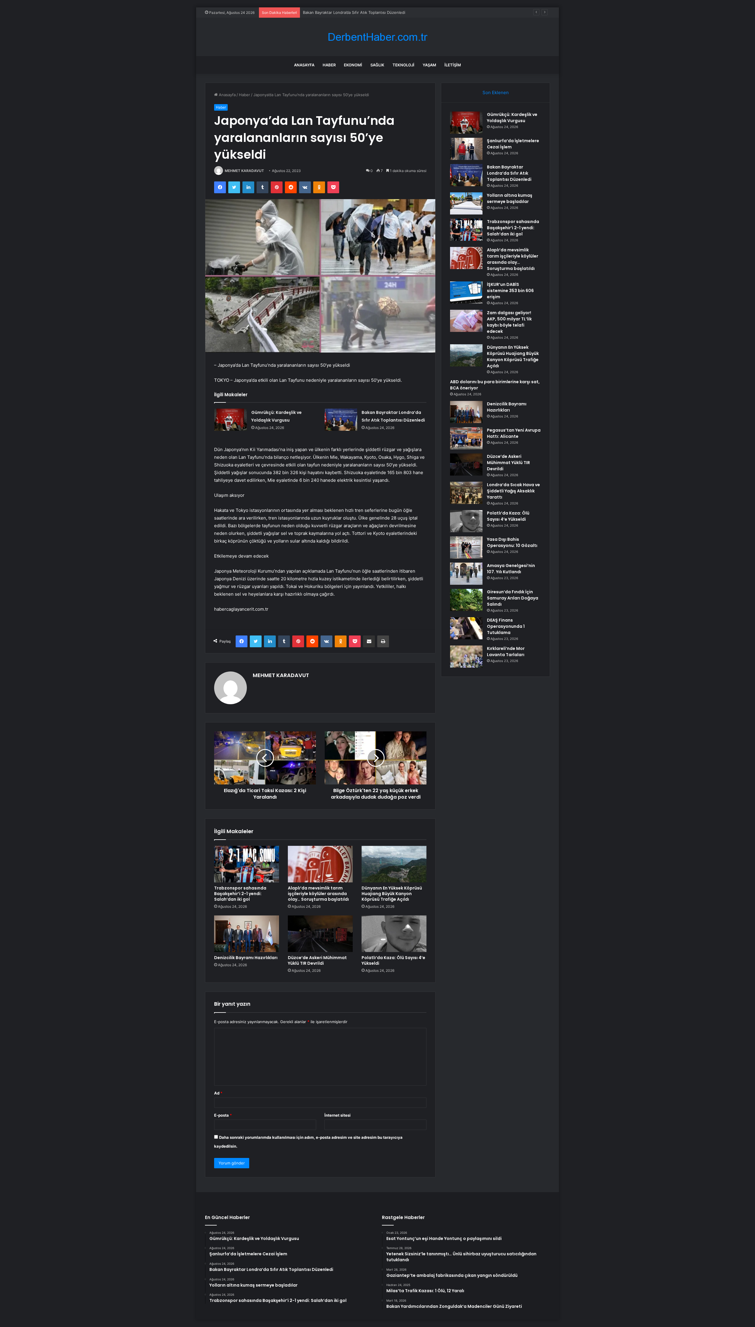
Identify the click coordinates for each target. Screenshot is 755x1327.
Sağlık (377, 65)
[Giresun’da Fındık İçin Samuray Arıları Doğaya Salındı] (466, 600)
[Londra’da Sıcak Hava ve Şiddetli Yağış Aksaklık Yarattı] (466, 493)
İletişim (452, 65)
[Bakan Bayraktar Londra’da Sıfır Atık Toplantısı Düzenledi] (341, 420)
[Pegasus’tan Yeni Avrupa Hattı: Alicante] (466, 438)
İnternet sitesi (337, 1115)
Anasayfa (304, 65)
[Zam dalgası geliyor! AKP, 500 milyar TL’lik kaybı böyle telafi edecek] (466, 321)
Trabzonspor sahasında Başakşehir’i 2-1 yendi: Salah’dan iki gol (240, 893)
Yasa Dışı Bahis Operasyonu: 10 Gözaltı (512, 542)
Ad (218, 1093)
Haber (329, 65)
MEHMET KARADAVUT (244, 170)
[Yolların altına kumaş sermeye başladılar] (466, 203)
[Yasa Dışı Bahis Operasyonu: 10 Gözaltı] (466, 547)
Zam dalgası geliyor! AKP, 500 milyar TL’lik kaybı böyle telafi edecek (509, 322)
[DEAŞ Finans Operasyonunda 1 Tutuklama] (466, 628)
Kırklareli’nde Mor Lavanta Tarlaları (506, 652)
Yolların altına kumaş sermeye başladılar (509, 198)
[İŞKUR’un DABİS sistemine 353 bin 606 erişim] (466, 292)
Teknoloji (403, 65)
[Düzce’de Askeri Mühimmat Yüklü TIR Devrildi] (320, 933)
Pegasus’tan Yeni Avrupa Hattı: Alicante (514, 433)
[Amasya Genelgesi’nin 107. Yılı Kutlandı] (466, 574)
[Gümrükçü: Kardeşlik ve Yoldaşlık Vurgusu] (230, 420)
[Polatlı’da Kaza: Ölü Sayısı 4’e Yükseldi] (394, 933)
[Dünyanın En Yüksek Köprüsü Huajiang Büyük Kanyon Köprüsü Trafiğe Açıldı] (394, 864)
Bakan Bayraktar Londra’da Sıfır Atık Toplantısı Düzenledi (354, 12)
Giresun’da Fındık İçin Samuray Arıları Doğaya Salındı (512, 598)
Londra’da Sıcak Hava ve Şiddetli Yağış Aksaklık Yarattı (513, 491)
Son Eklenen (495, 92)
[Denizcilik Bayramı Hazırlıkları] (246, 933)
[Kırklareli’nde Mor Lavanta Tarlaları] (466, 657)
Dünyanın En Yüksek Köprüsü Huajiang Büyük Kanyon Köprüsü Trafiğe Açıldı (392, 893)
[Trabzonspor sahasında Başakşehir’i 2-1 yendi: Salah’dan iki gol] (246, 864)
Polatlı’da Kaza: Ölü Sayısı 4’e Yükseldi (393, 960)
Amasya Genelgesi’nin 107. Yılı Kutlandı (511, 569)
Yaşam (429, 65)
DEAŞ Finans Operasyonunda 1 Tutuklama (506, 626)
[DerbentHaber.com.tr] (377, 37)
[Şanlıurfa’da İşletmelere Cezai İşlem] (466, 149)
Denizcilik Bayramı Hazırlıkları (246, 958)
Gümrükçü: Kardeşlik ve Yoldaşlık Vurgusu (512, 118)
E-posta (223, 1115)
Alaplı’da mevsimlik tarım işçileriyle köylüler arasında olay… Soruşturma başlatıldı (318, 893)
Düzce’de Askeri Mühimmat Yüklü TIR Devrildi (317, 960)
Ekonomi (353, 65)
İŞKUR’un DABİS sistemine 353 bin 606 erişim (510, 290)
